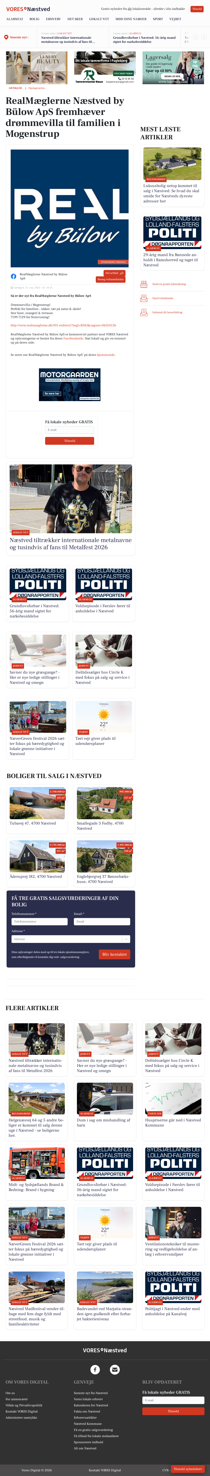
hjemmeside (106, 355)
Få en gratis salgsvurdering (93, 1430)
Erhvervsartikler (85, 1418)
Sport (158, 19)
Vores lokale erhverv (88, 1399)
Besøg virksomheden (111, 279)
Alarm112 (14, 19)
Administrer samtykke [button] (21, 1418)
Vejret (175, 19)
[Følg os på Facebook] (95, 1370)
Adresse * (18, 931)
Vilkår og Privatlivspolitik (24, 1405)
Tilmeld (197, 9)
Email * (79, 914)
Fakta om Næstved (87, 1411)
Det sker (75, 19)
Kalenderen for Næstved (91, 1405)
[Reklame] (36, 67)
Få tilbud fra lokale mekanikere (96, 1436)
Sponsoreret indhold (88, 1442)
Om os (10, 1393)
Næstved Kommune (88, 1424)
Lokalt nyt (99, 19)
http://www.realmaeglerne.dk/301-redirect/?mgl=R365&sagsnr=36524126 (63, 325)
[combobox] (14, 939)
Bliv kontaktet (114, 954)
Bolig (34, 19)
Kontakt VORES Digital (22, 1411)
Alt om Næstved (85, 1448)
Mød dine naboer (130, 19)
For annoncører (17, 1399)
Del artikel (111, 273)
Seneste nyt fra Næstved (91, 1393)
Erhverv (53, 19)
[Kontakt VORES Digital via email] (115, 1370)
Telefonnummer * (24, 914)
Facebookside (73, 338)
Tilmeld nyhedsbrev (188, 1469)
